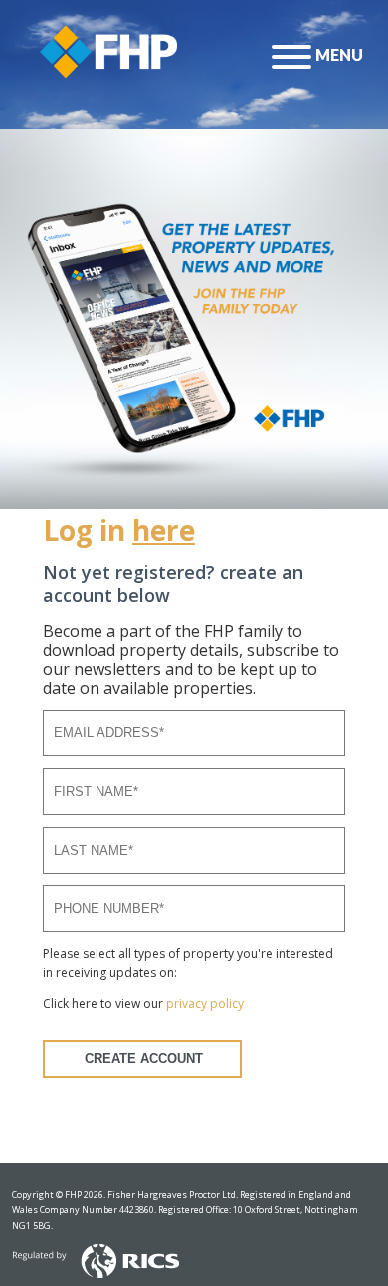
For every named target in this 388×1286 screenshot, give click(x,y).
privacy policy (205, 1003)
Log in (119, 530)
